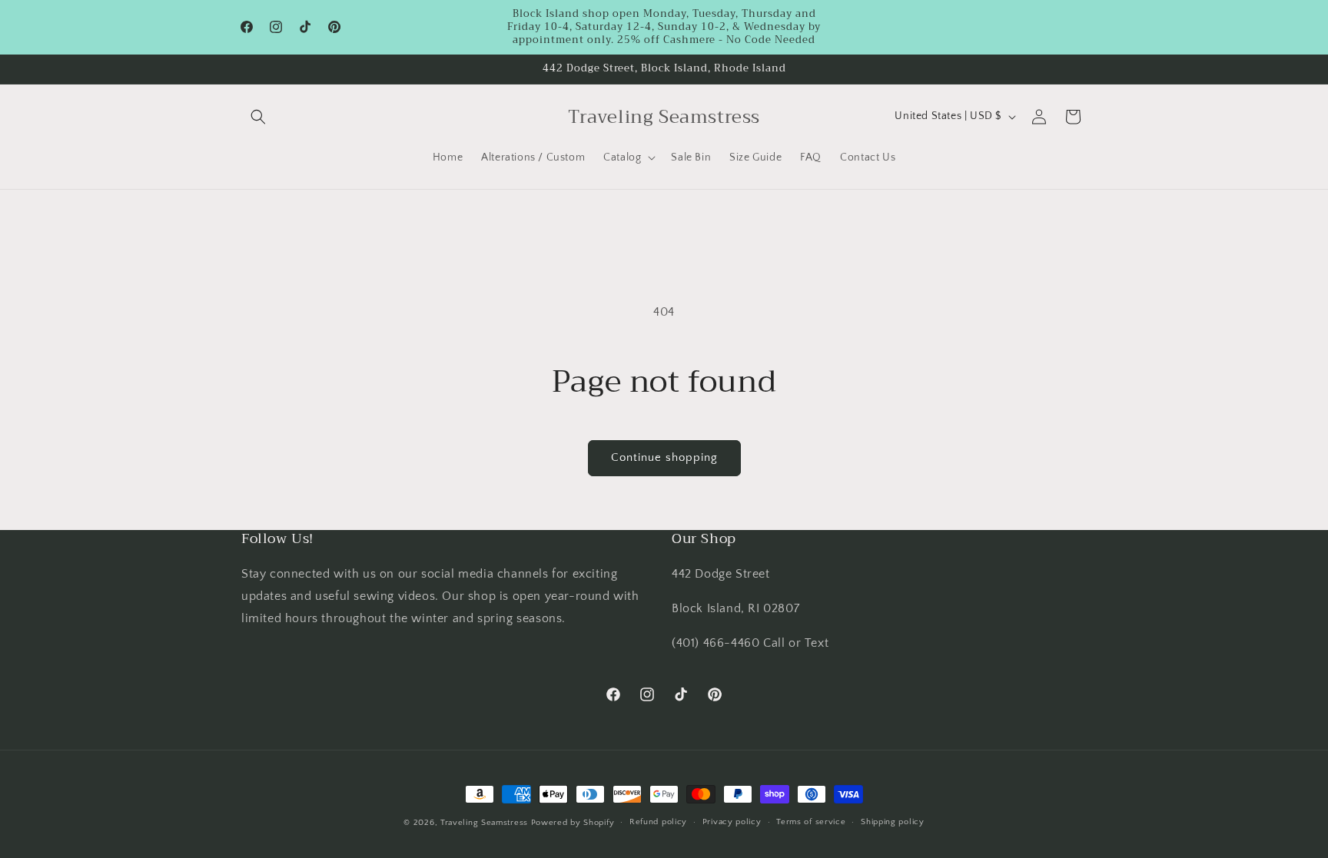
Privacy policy (732, 822)
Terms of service (810, 822)
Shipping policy (893, 822)
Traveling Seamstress (484, 822)
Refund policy (658, 822)
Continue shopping (664, 457)
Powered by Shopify (573, 822)
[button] (258, 117)
